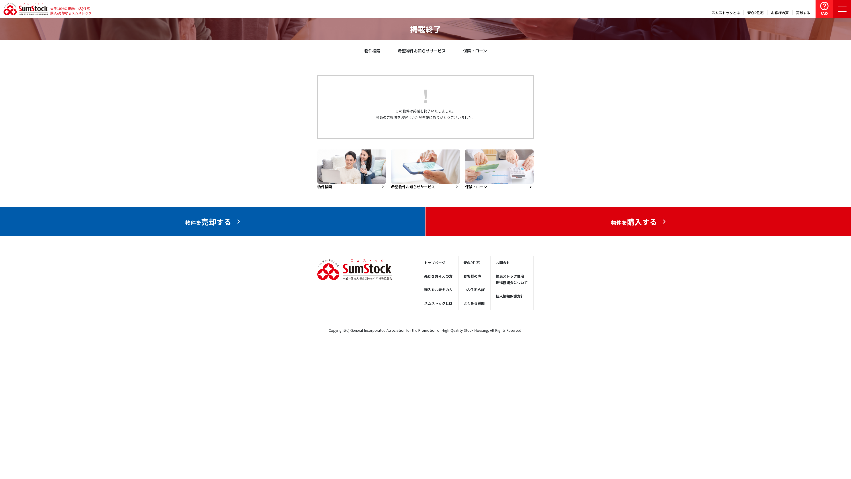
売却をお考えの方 (438, 276)
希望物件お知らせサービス (422, 50)
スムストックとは (726, 12)
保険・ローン (475, 50)
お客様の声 (780, 12)
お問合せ (503, 262)
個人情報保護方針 (510, 296)
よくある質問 (474, 303)
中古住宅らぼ (474, 289)
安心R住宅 (755, 12)
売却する (803, 12)
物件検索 (372, 50)
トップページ (434, 262)
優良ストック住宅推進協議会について (512, 279)
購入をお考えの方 (438, 289)
